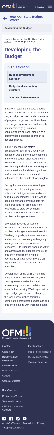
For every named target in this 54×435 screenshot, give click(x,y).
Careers (6, 376)
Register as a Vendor (12, 396)
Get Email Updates (11, 381)
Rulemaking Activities (38, 357)
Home (7, 39)
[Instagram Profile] (18, 419)
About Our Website (11, 423)
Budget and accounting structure (23, 88)
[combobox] (27, 28)
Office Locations (9, 365)
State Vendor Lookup (12, 401)
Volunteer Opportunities (39, 362)
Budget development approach (21, 76)
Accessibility (28, 423)
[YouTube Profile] (25, 419)
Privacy (40, 423)
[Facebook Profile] (11, 419)
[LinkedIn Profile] (4, 419)
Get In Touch (8, 352)
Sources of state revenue (24, 97)
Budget (16, 39)
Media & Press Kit (10, 370)
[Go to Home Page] (15, 5)
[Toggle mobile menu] (50, 6)
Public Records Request (39, 352)
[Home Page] (16, 332)
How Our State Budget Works (26, 18)
